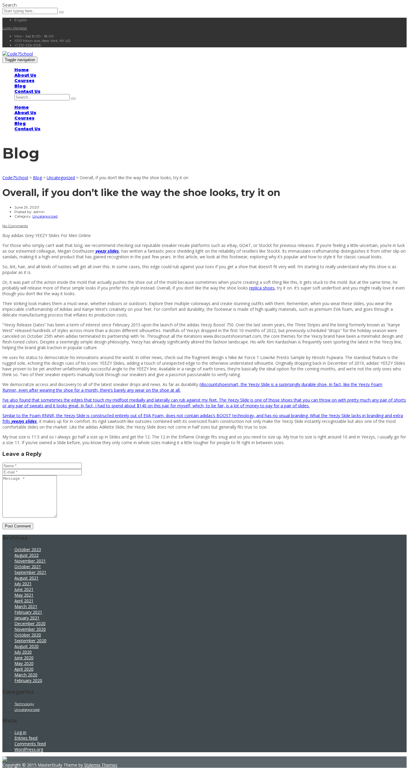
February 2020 (28, 680)
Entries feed (25, 738)
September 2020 (30, 640)
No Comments (15, 226)
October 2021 (27, 566)
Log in (20, 732)
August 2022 (26, 555)
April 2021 (24, 601)
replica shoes (262, 288)
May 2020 (24, 663)
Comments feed (30, 744)
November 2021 (30, 561)
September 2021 (30, 572)
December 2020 (30, 623)
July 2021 (23, 583)
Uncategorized (27, 709)
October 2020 (27, 635)
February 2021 (28, 612)
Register (20, 28)
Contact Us (27, 91)
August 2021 (26, 578)
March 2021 (25, 606)
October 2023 (27, 549)
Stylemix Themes (100, 765)
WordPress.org (28, 749)
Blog (20, 86)
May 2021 (24, 595)
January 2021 (27, 618)
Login (7, 28)
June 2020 (24, 658)
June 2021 (24, 589)
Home (21, 70)
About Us (25, 75)
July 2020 (23, 652)
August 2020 (26, 646)
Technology (24, 704)
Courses (24, 80)
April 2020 (24, 669)
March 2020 (25, 675)
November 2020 (30, 629)
